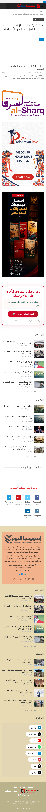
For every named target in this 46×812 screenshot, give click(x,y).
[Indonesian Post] (30, 791)
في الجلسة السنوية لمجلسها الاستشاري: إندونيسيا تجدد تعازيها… (18, 342)
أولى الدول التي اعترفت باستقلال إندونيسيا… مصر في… (20, 362)
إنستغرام (33, 760)
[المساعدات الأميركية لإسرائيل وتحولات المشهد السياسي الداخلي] (39, 450)
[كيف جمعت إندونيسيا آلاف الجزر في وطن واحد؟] (39, 419)
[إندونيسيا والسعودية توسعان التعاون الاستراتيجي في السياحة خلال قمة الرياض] (39, 683)
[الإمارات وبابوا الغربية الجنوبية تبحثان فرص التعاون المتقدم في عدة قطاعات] (39, 703)
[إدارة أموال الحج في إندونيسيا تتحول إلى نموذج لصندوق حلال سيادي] (39, 374)
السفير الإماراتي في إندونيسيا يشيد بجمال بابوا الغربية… (19, 691)
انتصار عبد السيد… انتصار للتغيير (21, 426)
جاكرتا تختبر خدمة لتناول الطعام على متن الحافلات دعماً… (17, 661)
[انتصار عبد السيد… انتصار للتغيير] (39, 429)
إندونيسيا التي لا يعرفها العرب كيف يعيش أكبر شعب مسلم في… (19, 437)
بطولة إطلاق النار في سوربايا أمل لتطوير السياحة (25, 67)
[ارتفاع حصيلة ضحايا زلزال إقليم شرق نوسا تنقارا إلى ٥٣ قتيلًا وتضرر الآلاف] (39, 385)
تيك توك (33, 773)
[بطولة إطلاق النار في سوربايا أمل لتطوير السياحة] (23, 50)
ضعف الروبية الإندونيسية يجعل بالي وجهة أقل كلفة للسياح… (17, 671)
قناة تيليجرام (32, 753)
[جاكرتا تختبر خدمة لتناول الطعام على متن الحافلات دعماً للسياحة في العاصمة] (39, 663)
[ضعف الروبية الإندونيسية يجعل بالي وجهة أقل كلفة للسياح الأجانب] (39, 673)
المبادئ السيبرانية (11, 791)
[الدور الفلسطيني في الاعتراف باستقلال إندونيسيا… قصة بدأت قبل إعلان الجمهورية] (39, 354)
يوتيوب (34, 740)
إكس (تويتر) (32, 734)
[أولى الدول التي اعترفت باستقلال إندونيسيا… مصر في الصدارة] (39, 364)
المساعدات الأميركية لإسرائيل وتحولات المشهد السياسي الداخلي (19, 448)
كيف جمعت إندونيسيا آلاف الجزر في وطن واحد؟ (18, 417)
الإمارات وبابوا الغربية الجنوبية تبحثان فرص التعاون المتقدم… (17, 701)
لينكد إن (33, 728)
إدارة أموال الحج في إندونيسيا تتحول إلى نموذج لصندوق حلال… (18, 373)
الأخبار (41, 40)
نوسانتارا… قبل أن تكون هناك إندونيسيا (18, 406)
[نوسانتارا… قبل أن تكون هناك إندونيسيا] (39, 409)
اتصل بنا (22, 787)
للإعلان (15, 787)
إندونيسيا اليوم (20, 808)
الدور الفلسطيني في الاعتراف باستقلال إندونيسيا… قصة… (18, 352)
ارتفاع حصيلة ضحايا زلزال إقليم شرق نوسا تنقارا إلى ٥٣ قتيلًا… (17, 383)
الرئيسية (31, 787)
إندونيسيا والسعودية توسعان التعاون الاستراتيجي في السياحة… (19, 681)
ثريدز (34, 766)
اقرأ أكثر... (23, 574)
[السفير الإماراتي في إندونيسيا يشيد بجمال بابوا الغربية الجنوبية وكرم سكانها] (39, 693)
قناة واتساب (32, 747)
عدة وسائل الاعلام (23, 795)
